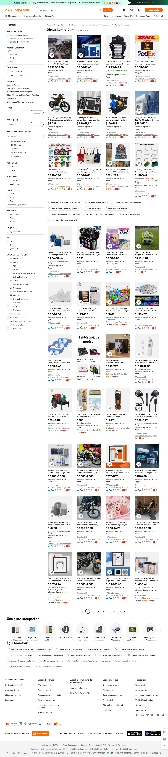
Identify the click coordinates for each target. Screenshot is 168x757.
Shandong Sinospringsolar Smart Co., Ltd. (147, 135)
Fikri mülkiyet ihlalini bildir (113, 705)
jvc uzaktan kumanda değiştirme (51, 655)
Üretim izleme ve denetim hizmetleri (48, 706)
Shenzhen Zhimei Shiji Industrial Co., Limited (89, 135)
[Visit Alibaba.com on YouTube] (158, 715)
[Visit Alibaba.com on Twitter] (147, 715)
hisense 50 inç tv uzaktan (131, 214)
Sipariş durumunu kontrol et (146, 695)
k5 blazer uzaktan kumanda (53, 661)
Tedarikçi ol (140, 685)
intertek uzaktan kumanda (80, 655)
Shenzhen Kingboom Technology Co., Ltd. (147, 379)
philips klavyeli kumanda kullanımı (50, 667)
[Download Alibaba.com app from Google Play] (154, 733)
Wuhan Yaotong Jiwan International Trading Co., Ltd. (118, 186)
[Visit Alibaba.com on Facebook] (137, 715)
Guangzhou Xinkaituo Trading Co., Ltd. (89, 325)
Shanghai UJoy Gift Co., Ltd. (88, 186)
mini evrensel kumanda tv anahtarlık (64, 220)
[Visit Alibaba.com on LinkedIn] (142, 715)
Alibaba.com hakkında (14, 680)
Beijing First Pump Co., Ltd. (59, 428)
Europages (122, 745)
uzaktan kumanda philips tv (98, 203)
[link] (164, 732)
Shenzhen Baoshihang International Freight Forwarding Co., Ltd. (147, 78)
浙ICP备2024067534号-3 (151, 753)
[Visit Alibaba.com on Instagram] (152, 715)
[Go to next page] (124, 611)
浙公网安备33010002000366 (127, 753)
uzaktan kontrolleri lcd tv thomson (128, 203)
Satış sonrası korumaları (47, 700)
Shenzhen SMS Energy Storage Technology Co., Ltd (60, 487)
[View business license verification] (107, 753)
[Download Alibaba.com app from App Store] (134, 733)
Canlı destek (108, 690)
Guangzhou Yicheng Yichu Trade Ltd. (147, 193)
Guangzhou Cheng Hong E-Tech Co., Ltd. (89, 430)
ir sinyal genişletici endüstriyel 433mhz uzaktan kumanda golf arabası (84, 649)
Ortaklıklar (139, 705)
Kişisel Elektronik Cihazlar (67, 25)
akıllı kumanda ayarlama (127, 661)
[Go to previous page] (82, 611)
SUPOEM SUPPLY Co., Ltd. (116, 374)
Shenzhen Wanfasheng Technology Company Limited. (147, 436)
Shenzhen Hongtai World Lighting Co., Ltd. (147, 325)
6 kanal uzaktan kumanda (20, 667)
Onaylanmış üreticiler (79, 688)
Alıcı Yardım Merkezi (111, 685)
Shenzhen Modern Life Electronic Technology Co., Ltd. (89, 269)
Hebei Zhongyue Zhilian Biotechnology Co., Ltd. (118, 269)
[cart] (132, 10)
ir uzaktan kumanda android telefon (130, 649)
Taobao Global (95, 745)
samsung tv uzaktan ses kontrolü (23, 661)
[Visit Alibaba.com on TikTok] (163, 715)
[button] (99, 10)
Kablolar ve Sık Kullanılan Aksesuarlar (96, 25)
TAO (104, 745)
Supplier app (65, 733)
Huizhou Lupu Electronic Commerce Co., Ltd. (118, 83)
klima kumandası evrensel (117, 208)
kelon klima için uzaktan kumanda (143, 655)
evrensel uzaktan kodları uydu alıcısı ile (65, 214)
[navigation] (25, 318)
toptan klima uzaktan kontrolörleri (110, 655)
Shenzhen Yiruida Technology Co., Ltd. (60, 377)
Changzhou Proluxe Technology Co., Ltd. (60, 78)
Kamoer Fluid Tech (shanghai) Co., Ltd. (60, 274)
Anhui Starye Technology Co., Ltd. (60, 135)
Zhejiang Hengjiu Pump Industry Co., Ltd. (118, 428)
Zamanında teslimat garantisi (49, 695)
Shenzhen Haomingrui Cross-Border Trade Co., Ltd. (147, 269)
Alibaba (50, 25)
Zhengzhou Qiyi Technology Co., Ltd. (118, 322)
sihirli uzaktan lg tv (94, 208)
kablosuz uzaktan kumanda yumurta (100, 214)
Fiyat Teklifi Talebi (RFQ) (80, 693)
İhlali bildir (107, 710)
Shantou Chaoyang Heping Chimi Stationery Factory (89, 78)
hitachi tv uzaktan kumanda (21, 655)
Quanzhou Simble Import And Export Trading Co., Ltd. (60, 325)
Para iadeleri (108, 700)
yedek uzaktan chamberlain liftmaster (65, 208)
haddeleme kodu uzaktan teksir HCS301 (65, 203)
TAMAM (36, 113)
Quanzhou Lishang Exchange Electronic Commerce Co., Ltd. (60, 186)
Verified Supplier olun (144, 700)
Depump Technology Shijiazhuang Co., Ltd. (118, 135)
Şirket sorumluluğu (13, 695)
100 (119, 611)
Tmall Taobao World (71, 745)
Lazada (84, 745)
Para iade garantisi (45, 690)
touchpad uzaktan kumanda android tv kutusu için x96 (31, 649)
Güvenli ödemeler (45, 685)
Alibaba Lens (19, 733)
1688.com (57, 745)
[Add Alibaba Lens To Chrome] (40, 733)
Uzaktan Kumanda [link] (121, 25)
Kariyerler (9, 700)
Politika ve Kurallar (45, 712)
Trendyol (112, 745)
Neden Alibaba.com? (13, 685)
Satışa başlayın (141, 690)
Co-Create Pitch (12, 690)
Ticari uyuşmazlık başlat (112, 695)
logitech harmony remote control (98, 661)
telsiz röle (74, 661)
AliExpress (46, 745)
